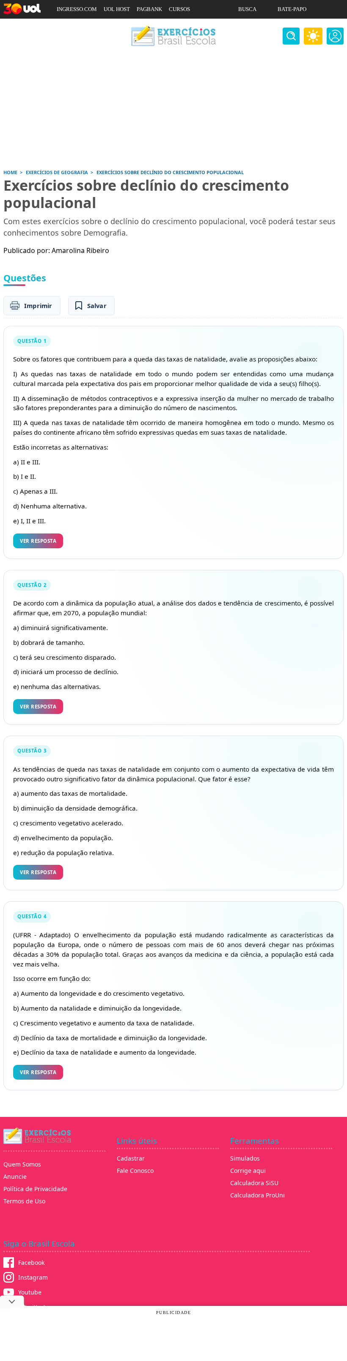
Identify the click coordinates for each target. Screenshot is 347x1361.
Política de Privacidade (35, 1189)
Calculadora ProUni (257, 1195)
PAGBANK (149, 9)
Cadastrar (131, 1158)
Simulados (245, 1158)
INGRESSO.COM (77, 9)
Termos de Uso (24, 1201)
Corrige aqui (248, 1171)
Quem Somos (22, 1164)
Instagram (33, 1277)
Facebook (31, 1262)
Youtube (29, 1292)
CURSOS (179, 9)
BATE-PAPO (292, 9)
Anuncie (15, 1176)
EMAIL (247, 28)
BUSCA (247, 9)
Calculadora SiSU (254, 1183)
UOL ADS (68, 28)
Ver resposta (38, 541)
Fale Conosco (135, 1171)
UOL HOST (117, 9)
